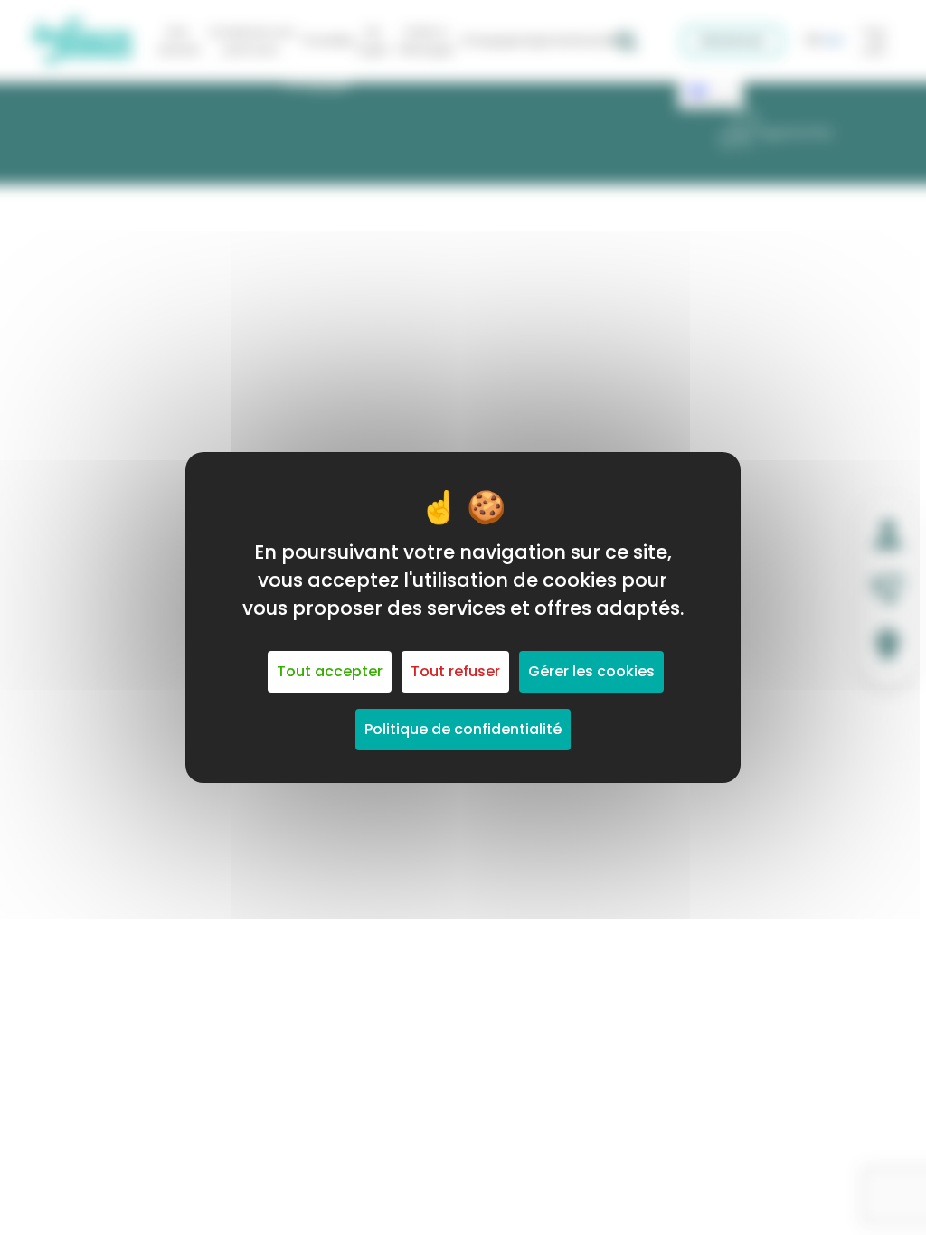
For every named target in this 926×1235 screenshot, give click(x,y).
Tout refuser (455, 671)
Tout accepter (330, 671)
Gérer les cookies (591, 671)
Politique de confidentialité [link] (463, 729)
